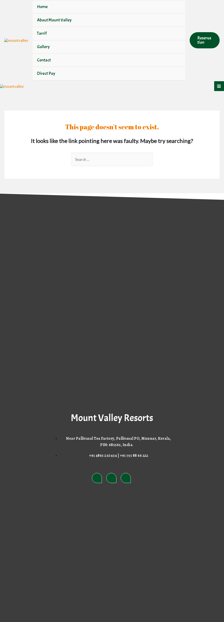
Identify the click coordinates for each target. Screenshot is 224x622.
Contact (44, 60)
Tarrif (42, 33)
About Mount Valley (54, 20)
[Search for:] (112, 159)
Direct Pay (46, 73)
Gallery (43, 46)
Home (42, 6)
